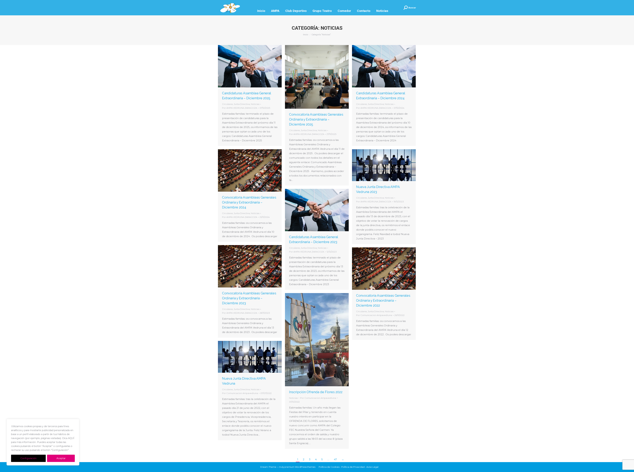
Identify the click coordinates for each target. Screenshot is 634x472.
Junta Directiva (242, 104)
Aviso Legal (372, 467)
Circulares (227, 104)
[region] (43, 442)
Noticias (255, 104)
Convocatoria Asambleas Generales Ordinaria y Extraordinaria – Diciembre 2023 (249, 298)
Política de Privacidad (353, 467)
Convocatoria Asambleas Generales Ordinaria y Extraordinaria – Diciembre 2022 (383, 300)
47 (335, 459)
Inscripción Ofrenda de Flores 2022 (315, 392)
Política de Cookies (329, 467)
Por (239, 108)
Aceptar (61, 458)
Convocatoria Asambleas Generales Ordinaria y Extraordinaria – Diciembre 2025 (316, 119)
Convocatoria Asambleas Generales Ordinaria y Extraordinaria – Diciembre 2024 (249, 202)
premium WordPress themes (299, 467)
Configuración (28, 458)
